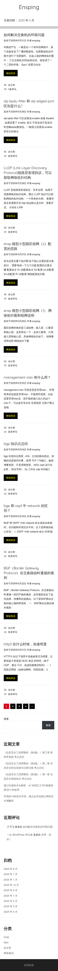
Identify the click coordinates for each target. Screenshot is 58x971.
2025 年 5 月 (10, 906)
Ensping (29, 6)
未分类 (11, 84)
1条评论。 (13, 89)
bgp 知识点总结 (16, 443)
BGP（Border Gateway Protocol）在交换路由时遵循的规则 (29, 573)
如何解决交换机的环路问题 (24, 35)
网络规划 (9, 953)
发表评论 (12, 155)
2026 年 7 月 (10, 874)
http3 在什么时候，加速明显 (25, 644)
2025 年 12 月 (11, 885)
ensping (36, 40)
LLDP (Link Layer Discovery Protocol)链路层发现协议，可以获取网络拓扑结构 (28, 173)
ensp (6, 937)
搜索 (6, 718)
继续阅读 (10, 73)
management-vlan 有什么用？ (27, 377)
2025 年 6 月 (10, 901)
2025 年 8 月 (10, 890)
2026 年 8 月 (10, 869)
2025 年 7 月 (10, 895)
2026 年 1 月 (10, 879)
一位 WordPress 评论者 (20, 834)
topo (6, 942)
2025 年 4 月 (10, 911)
